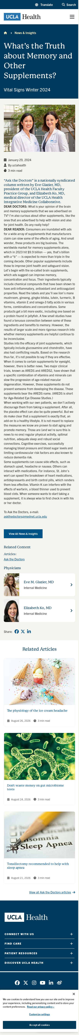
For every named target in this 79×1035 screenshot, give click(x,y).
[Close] (74, 994)
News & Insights (25, 33)
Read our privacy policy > (40, 1006)
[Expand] (71, 934)
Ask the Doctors (14, 559)
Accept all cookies (39, 1024)
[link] (16, 631)
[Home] (5, 32)
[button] (44, 4)
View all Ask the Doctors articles (50, 892)
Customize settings (39, 1014)
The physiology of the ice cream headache (37, 710)
